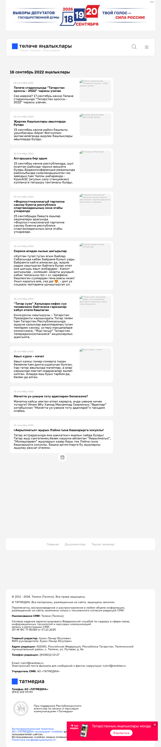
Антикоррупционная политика (33, 728)
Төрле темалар (102, 544)
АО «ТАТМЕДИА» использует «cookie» (37, 731)
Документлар (75, 544)
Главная (53, 544)
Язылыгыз (121, 733)
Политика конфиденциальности (34, 739)
